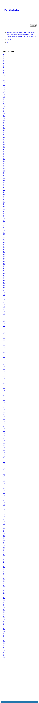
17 (4, 92)
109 (4, 311)
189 (4, 502)
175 (4, 469)
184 (4, 490)
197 (4, 521)
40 (4, 147)
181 (4, 483)
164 (4, 443)
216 (4, 567)
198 (4, 524)
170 (4, 457)
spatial (9, 39)
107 (4, 307)
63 (4, 202)
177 (4, 474)
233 (4, 607)
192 (4, 509)
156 (4, 423)
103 (4, 297)
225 (4, 588)
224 (4, 586)
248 (4, 643)
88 (4, 261)
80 (4, 242)
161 (4, 435)
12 (4, 80)
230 (4, 600)
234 (4, 610)
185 (4, 493)
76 (4, 233)
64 (4, 204)
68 (4, 214)
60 (4, 194)
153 (4, 416)
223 (4, 583)
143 (4, 392)
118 (4, 333)
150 (4, 409)
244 (4, 633)
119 (4, 335)
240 (4, 624)
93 (4, 273)
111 (4, 316)
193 (4, 512)
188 (4, 500)
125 (4, 350)
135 (4, 373)
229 (4, 598)
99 (4, 287)
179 (4, 478)
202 (4, 533)
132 (4, 366)
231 (4, 602)
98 (4, 285)
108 (4, 309)
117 (4, 330)
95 (4, 278)
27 (4, 116)
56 (4, 185)
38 (4, 142)
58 (4, 190)
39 (4, 144)
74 (4, 228)
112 (4, 319)
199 (4, 526)
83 (4, 249)
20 (4, 99)
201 (4, 531)
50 (4, 171)
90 (4, 266)
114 (4, 323)
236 (4, 614)
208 (4, 548)
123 (4, 345)
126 (4, 352)
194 (4, 514)
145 (4, 397)
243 (4, 631)
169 (4, 455)
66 (4, 209)
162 (4, 438)
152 (4, 414)
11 (3, 78)
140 (4, 385)
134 (4, 371)
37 (4, 140)
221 (4, 579)
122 (4, 342)
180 (4, 481)
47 (4, 163)
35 (4, 135)
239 (4, 622)
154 (4, 419)
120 (4, 338)
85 (4, 254)
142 (4, 390)
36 (4, 137)
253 (4, 655)
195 (4, 517)
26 (4, 113)
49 (4, 168)
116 (4, 328)
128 (4, 357)
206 (4, 543)
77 (4, 235)
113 (4, 321)
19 (4, 97)
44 (4, 156)
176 (4, 471)
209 (4, 550)
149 (4, 407)
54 (4, 180)
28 (4, 118)
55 (4, 183)
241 (4, 626)
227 (4, 593)
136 (4, 376)
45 (4, 159)
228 (4, 595)
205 (4, 540)
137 (4, 378)
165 (4, 445)
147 (4, 402)
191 (4, 507)
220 (4, 576)
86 (4, 256)
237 (4, 617)
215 (4, 564)
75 (4, 230)
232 (4, 605)
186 (4, 495)
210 (4, 552)
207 (4, 545)
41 (4, 149)
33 (4, 130)
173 (4, 464)
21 (4, 101)
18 (4, 94)
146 (4, 400)
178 (4, 476)
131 (4, 364)
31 (4, 125)
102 (4, 295)
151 (4, 412)
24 (4, 109)
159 (4, 431)
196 (4, 519)
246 (4, 638)
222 (4, 581)
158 (4, 428)
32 (4, 128)
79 (4, 240)
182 (4, 486)
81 (4, 245)
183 (4, 488)
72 (4, 223)
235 (4, 612)
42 (8, 42)
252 (4, 653)
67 (4, 211)
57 (4, 187)
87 (4, 259)
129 (4, 359)
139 (4, 383)
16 (4, 89)
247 (4, 641)
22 (4, 104)
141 (4, 388)
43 (4, 154)
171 (4, 459)
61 (4, 197)
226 (4, 591)
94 (4, 276)
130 (4, 361)
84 (4, 252)
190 (4, 505)
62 (4, 199)
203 (4, 536)
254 (4, 657)
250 (4, 648)
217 (4, 569)
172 (4, 462)
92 (4, 271)
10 (4, 75)
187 (4, 497)
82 (4, 247)
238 (4, 619)
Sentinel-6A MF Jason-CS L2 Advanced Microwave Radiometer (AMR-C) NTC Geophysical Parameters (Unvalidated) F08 (21, 34)
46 (4, 161)
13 (4, 82)
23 (4, 106)
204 (4, 538)
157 (4, 426)
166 (4, 447)
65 (4, 206)
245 (4, 636)
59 (4, 192)
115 (4, 326)
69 (4, 216)
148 (4, 404)
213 (4, 559)
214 (4, 562)
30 (4, 123)
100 (4, 290)
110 (4, 314)
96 (4, 280)
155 (4, 421)
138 (4, 381)
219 (4, 574)
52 (4, 175)
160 (4, 433)
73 (4, 225)
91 (4, 268)
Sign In (33, 25)
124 (4, 347)
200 (4, 528)
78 (4, 237)
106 (4, 304)
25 (4, 111)
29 (4, 120)
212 (4, 557)
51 (4, 173)
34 (4, 132)
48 (4, 166)
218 (4, 571)
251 (4, 650)
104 (4, 299)
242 (4, 629)
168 (4, 452)
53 (4, 178)
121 (4, 340)
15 (4, 87)
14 (4, 85)
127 (4, 354)
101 (4, 292)
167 (4, 450)
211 (4, 555)
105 (4, 302)
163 (4, 440)
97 (4, 283)
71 (4, 221)
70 (4, 218)
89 (4, 264)
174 (4, 466)
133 (4, 369)
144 (4, 395)
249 (4, 645)
